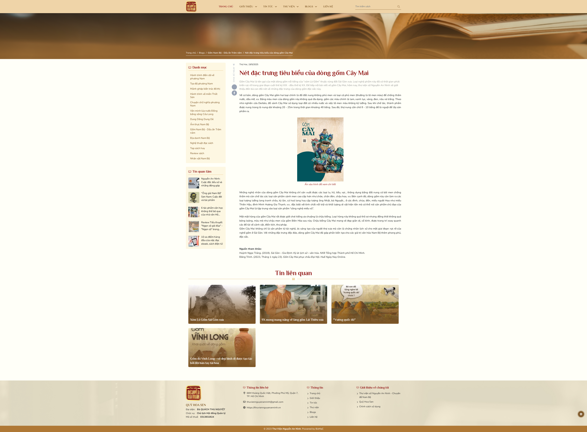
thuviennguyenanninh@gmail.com (265, 401)
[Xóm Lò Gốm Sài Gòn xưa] (222, 304)
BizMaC (319, 428)
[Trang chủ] (191, 6)
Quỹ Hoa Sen (366, 401)
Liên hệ (313, 416)
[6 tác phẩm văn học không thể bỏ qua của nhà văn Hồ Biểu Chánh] (205, 212)
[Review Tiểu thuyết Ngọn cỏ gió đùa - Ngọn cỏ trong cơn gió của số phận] (205, 227)
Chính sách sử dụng (369, 406)
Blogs (202, 52)
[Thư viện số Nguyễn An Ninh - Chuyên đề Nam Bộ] (193, 393)
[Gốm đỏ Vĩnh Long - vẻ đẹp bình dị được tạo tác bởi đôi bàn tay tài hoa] (222, 347)
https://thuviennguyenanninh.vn (264, 407)
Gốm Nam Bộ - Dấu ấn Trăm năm (225, 52)
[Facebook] (234, 93)
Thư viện (314, 407)
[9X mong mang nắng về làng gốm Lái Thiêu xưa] (293, 304)
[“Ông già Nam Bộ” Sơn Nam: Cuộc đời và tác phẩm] (205, 197)
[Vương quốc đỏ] (365, 304)
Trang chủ (191, 52)
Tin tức (313, 402)
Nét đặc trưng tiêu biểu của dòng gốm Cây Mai (269, 52)
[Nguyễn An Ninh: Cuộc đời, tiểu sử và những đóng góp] (205, 183)
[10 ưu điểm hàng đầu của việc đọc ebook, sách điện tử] (205, 241)
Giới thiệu (315, 398)
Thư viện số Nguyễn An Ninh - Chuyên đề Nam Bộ (379, 395)
